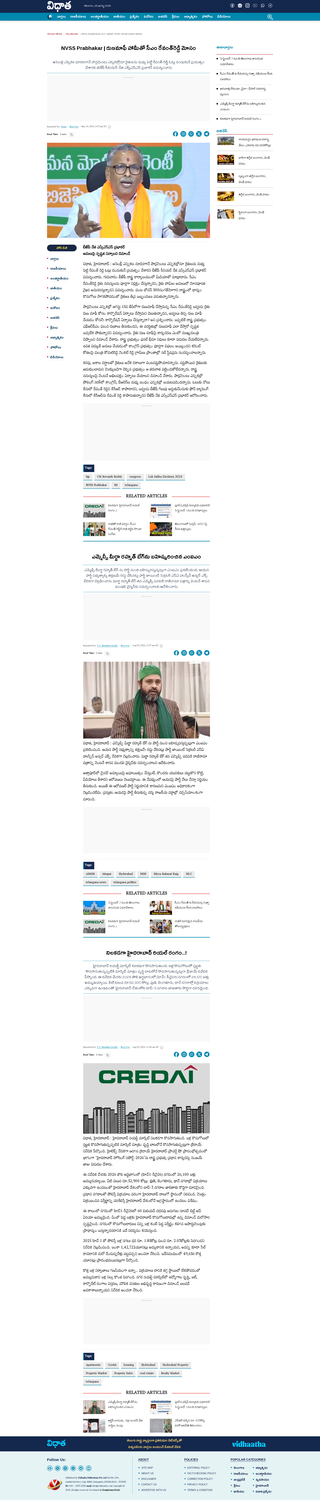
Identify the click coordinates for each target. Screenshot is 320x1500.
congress (135, 477)
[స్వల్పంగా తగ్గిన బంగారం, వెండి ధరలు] (225, 178)
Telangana (72, 34)
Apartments (93, 1365)
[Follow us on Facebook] (232, 5)
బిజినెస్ (162, 16)
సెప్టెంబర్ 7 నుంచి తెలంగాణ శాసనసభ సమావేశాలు (241, 62)
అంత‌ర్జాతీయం (100, 16)
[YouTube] (88, 1468)
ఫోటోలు (207, 16)
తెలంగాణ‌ (74, 127)
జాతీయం (119, 16)
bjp (88, 477)
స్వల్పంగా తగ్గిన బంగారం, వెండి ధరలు (252, 179)
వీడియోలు (224, 16)
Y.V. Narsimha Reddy (107, 646)
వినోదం (149, 16)
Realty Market (170, 1373)
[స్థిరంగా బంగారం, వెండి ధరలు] (225, 214)
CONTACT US (149, 1484)
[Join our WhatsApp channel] (262, 5)
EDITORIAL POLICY (198, 1467)
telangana (131, 485)
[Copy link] (71, 134)
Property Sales (123, 1373)
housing (129, 1365)
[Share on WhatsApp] (191, 134)
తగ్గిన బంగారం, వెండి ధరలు (254, 195)
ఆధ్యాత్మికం (190, 16)
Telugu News (54, 34)
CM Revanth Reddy (109, 477)
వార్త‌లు (61, 16)
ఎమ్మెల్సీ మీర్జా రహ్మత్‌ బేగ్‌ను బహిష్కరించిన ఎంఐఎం (243, 107)
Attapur (106, 874)
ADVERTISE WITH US (153, 1490)
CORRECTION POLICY (200, 1479)
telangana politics (125, 882)
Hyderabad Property (175, 1365)
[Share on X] (199, 134)
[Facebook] (50, 1468)
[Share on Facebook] (176, 134)
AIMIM (90, 874)
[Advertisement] (128, 103)
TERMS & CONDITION (199, 1490)
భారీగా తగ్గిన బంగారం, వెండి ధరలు (254, 161)
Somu (63, 127)
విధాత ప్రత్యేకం (264, 1492)
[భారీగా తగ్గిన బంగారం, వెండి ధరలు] (225, 160)
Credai (112, 1365)
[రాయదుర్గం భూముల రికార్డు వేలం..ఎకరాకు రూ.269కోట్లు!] (225, 140)
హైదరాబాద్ (262, 1486)
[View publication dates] (109, 127)
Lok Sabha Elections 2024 (165, 477)
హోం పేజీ (61, 248)
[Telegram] (81, 1468)
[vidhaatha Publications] (56, 1444)
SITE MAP (147, 1467)
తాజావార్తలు (224, 47)
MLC (189, 874)
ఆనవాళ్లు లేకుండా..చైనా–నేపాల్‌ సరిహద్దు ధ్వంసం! (243, 92)
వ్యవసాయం (262, 1480)
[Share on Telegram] (207, 134)
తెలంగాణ (239, 1468)
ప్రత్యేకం (134, 16)
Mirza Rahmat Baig (166, 874)
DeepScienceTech (111, 1490)
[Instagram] (183, 134)
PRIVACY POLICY (197, 1484)
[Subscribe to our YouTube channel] (255, 5)
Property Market (96, 1373)
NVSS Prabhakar (96, 485)
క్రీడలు (175, 16)
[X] (57, 1468)
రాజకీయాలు (78, 16)
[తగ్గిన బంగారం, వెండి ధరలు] (225, 196)
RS (116, 485)
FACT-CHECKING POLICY (201, 1473)
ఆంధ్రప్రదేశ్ (239, 1480)
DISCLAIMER (148, 1479)
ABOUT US (147, 1473)
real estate (147, 1373)
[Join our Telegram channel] (270, 5)
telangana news (96, 882)
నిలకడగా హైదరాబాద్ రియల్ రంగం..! (240, 119)
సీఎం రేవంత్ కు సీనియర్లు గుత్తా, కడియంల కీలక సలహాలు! (246, 77)
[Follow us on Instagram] (247, 5)
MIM (143, 874)
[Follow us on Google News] (240, 5)
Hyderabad (126, 874)
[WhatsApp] (73, 1468)
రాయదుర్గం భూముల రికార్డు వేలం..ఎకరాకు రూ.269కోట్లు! (255, 142)
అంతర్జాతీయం (264, 1474)
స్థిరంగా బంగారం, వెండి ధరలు (251, 215)
